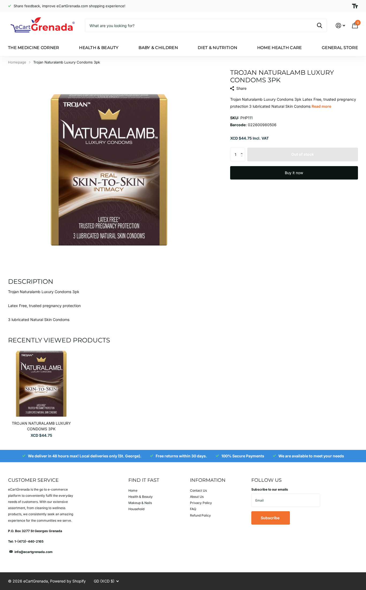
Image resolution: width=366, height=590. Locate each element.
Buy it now (294, 172)
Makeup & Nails (140, 503)
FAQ (193, 509)
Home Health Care (279, 47)
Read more (321, 106)
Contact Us (198, 490)
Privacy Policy (201, 503)
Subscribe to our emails (269, 489)
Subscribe (270, 518)
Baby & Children (158, 47)
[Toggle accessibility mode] (355, 6)
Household (136, 509)
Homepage (17, 62)
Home (132, 490)
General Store (340, 47)
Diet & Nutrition (217, 47)
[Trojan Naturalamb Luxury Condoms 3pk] (41, 383)
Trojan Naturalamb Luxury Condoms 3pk (41, 426)
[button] (243, 149)
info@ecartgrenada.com (33, 552)
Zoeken (319, 25)
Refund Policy (200, 515)
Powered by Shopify (68, 581)
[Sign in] (340, 26)
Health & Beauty (99, 47)
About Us (197, 497)
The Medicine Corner (33, 47)
